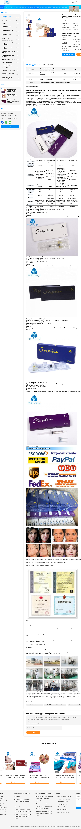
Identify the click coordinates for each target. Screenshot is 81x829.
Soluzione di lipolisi (10, 65)
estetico (10, 23)
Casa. (1, 796)
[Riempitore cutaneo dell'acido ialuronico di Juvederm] (3, 101)
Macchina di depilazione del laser (10, 74)
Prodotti (2, 798)
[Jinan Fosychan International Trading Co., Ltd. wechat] (10, 122)
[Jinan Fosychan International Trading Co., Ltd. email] (2, 122)
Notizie (2, 805)
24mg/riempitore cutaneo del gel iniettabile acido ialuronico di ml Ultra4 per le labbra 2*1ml (12, 90)
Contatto (10, 126)
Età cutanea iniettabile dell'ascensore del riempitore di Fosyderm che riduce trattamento (44, 806)
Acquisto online (66, 2)
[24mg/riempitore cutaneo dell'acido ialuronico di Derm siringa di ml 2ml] (3, 96)
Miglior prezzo (68, 54)
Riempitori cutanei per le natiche (10, 52)
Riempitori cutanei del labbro (10, 31)
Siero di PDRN (10, 67)
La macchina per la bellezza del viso (10, 78)
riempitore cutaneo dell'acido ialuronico (10, 17)
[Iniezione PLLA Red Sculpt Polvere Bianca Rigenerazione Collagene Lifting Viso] (24, 762)
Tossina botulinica (10, 20)
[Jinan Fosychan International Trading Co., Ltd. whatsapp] (6, 122)
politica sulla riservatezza (3, 813)
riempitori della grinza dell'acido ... (10, 56)
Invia (33, 732)
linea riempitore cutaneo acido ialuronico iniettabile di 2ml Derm (23, 816)
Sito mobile (3, 809)
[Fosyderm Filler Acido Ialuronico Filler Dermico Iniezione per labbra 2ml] (48, 762)
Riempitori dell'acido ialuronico (34, 704)
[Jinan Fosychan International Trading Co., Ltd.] (7, 2)
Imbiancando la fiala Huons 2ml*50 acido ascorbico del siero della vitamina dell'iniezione (23, 802)
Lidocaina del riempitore (10, 59)
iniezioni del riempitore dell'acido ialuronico (55, 704)
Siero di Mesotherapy (10, 62)
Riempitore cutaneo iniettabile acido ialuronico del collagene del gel (44, 813)
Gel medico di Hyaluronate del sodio (10, 39)
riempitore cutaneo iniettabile (10, 27)
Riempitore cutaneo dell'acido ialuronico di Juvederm (13, 101)
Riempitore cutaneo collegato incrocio (10, 35)
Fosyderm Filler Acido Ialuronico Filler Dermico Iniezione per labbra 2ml (47, 777)
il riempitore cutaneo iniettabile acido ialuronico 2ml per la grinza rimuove (44, 799)
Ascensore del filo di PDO (10, 70)
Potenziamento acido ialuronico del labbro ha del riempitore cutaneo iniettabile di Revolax (23, 809)
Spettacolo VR (3, 801)
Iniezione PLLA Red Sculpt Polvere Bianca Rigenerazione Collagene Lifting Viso (24, 777)
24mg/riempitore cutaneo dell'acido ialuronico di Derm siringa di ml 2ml (12, 96)
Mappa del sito (3, 807)
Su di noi (2, 803)
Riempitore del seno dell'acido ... (10, 47)
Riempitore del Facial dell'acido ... (10, 43)
